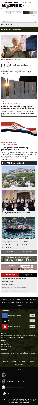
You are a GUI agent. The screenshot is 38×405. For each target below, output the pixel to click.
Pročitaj (9, 251)
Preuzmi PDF (27, 251)
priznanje (14, 144)
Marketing (13, 361)
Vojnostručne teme (8, 302)
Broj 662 (3, 59)
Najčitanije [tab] (10, 275)
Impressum (22, 361)
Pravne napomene (24, 402)
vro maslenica (17, 103)
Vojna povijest (20, 302)
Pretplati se (32, 361)
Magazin (19, 306)
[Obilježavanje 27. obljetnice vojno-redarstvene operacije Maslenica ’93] (19, 87)
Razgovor (25, 299)
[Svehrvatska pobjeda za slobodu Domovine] (19, 46)
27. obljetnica (8, 103)
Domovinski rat (9, 59)
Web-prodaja (19, 364)
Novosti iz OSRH (15, 299)
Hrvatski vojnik (6, 25)
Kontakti (5, 361)
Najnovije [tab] (28, 275)
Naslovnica (5, 299)
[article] (19, 177)
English (33, 15)
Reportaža (8, 142)
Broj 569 (3, 142)
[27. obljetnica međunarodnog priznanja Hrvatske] (19, 128)
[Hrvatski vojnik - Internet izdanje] (19, 5)
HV (13, 103)
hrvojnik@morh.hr (10, 343)
